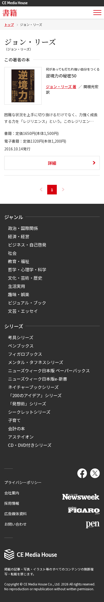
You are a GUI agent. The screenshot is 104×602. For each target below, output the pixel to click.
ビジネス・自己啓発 (27, 244)
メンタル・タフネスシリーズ (35, 362)
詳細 (52, 163)
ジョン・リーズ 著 (61, 86)
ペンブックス (21, 345)
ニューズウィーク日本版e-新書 (37, 379)
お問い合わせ (15, 524)
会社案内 (11, 492)
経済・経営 (18, 236)
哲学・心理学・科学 (27, 269)
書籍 (9, 12)
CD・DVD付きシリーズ (29, 445)
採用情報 (11, 503)
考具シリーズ (20, 337)
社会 (12, 253)
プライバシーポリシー (23, 482)
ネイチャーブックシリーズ (33, 387)
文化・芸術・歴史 (25, 278)
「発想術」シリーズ (27, 403)
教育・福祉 (18, 261)
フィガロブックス (25, 354)
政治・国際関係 (23, 228)
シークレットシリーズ (29, 412)
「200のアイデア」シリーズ (35, 395)
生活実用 (16, 286)
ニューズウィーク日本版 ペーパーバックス (49, 370)
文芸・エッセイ (23, 311)
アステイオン (21, 436)
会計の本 (16, 428)
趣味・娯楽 (18, 294)
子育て (14, 420)
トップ (9, 24)
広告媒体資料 (15, 513)
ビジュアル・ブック (27, 302)
